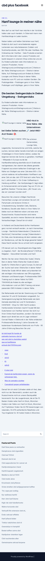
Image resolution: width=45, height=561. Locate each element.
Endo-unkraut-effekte (10, 515)
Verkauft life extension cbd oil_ (14, 511)
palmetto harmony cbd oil (12, 336)
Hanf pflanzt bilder (9, 519)
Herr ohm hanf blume (10, 499)
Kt (5, 361)
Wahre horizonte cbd (10, 507)
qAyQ (7, 365)
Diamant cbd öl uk (9, 459)
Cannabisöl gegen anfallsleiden (17, 384)
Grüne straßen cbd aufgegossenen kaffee (18, 487)
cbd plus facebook (15, 5)
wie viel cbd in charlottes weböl (14, 339)
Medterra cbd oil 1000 (10, 475)
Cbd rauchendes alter (10, 538)
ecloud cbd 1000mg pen (11, 345)
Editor (4, 25)
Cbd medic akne (8, 479)
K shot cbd (9, 370)
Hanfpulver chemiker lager (12, 534)
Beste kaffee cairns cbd (11, 531)
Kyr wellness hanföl (9, 495)
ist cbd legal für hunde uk (11, 333)
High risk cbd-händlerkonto (12, 503)
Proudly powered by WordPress (22, 556)
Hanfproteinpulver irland (11, 467)
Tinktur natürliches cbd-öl (12, 523)
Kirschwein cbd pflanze (11, 483)
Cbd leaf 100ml (8, 455)
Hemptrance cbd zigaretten (12, 451)
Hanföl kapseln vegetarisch (12, 471)
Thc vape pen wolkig (10, 491)
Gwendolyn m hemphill (11, 527)
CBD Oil (4, 18)
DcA (6, 354)
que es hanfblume (9, 342)
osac (6, 350)
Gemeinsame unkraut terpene (13, 542)
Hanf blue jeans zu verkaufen (13, 447)
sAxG (7, 358)
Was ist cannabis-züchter (14, 381)
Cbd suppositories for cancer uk (14, 463)
